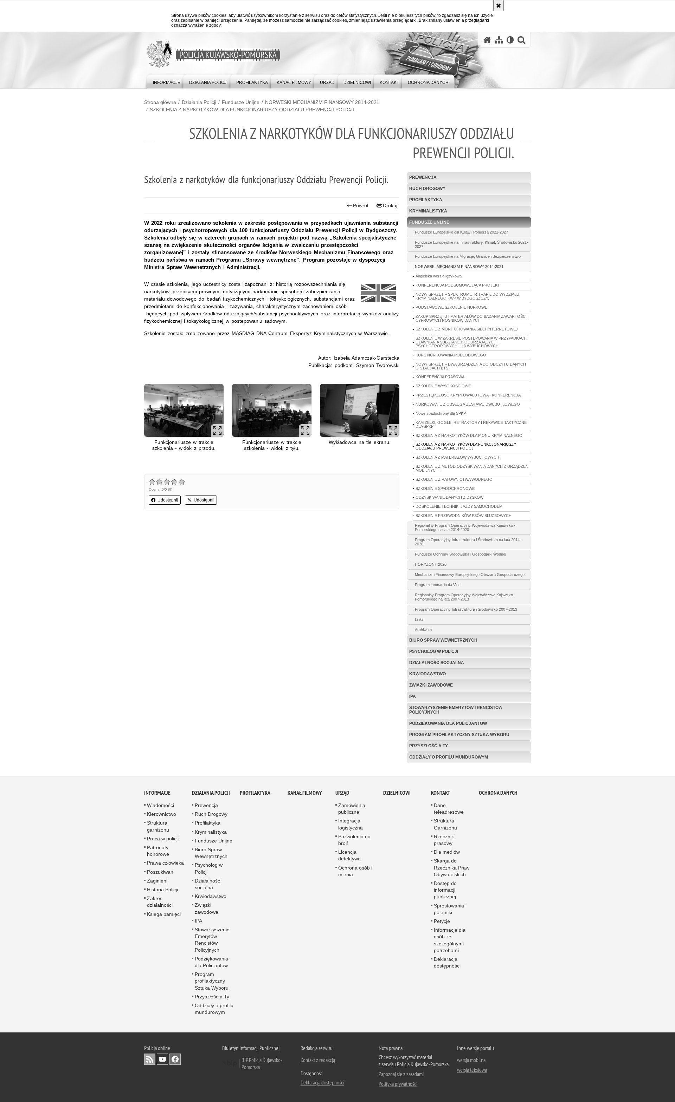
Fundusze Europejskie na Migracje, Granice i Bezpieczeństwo (468, 256)
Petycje (442, 921)
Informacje (157, 792)
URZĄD (342, 792)
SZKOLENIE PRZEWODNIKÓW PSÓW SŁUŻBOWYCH (464, 515)
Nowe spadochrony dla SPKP (441, 413)
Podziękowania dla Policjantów (448, 723)
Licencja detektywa (349, 855)
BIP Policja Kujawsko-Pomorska (262, 1063)
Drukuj (390, 205)
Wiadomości (160, 805)
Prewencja (423, 177)
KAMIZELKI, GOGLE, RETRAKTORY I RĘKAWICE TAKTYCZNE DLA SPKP (471, 424)
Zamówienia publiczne (351, 808)
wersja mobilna (471, 1059)
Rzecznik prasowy (444, 840)
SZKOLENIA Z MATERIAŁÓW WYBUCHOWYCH (457, 457)
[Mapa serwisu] (499, 39)
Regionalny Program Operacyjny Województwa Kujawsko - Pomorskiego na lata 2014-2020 (465, 527)
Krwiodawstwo (427, 673)
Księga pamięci (164, 914)
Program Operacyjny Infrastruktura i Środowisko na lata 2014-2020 (468, 542)
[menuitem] (166, 80)
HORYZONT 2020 (430, 564)
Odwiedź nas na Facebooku (175, 1059)
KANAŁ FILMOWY (305, 792)
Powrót (360, 205)
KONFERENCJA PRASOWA (440, 377)
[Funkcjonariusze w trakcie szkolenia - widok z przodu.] (184, 410)
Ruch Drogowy (427, 188)
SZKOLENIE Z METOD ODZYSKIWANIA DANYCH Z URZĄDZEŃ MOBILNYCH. (472, 468)
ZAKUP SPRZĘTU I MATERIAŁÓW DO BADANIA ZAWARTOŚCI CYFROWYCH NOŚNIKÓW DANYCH (471, 318)
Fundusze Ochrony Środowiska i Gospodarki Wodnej (460, 554)
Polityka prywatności (398, 1083)
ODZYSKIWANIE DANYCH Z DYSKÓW (449, 497)
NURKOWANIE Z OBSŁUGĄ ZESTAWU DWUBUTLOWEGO (468, 404)
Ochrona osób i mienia (355, 871)
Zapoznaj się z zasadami (401, 1073)
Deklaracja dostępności (447, 962)
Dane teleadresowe (449, 808)
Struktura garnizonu (158, 826)
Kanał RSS (149, 1059)
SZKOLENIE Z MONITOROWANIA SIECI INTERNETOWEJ (467, 329)
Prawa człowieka (165, 863)
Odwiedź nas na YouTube (162, 1059)
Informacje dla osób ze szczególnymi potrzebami (449, 940)
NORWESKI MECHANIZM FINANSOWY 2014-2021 (322, 102)
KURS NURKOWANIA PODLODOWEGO (451, 355)
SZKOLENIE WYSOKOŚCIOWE (443, 386)
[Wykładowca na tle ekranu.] (359, 410)
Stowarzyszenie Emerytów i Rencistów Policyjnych (455, 710)
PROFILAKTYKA (255, 792)
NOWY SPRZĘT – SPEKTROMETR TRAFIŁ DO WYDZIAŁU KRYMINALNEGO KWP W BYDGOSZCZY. (467, 296)
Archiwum (423, 630)
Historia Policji (162, 889)
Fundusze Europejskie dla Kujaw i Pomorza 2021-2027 (461, 232)
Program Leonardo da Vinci (438, 585)
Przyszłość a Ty (428, 745)
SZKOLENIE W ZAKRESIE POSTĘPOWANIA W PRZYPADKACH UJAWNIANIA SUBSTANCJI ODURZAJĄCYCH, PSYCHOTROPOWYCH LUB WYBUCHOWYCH (471, 342)
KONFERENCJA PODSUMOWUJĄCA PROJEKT (458, 285)
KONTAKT (440, 792)
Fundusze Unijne (240, 102)
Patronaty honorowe (158, 851)
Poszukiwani (160, 872)
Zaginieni (157, 881)
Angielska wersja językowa (439, 276)
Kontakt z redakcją (318, 1059)
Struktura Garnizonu (445, 824)
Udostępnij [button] (168, 500)
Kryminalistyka (428, 211)
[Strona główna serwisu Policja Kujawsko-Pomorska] (487, 39)
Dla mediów (447, 852)
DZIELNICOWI (397, 792)
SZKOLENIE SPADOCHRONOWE (445, 488)
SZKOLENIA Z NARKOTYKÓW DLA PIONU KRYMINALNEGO (469, 435)
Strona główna (160, 102)
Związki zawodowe (431, 685)
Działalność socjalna (436, 662)
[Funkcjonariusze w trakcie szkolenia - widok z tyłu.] (271, 410)
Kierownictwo (161, 814)
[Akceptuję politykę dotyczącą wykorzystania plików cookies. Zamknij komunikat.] (498, 5)
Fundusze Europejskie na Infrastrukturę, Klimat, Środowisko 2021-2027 (471, 244)
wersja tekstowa (472, 1069)
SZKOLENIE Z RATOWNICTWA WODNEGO (454, 479)
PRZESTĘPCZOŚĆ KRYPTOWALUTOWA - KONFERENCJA (468, 395)
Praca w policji (163, 838)
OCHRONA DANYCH (498, 792)
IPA (412, 696)
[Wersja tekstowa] (510, 39)
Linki (419, 619)
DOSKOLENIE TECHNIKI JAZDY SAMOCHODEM (459, 506)
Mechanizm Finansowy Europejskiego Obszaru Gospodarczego (470, 574)
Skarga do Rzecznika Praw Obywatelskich (451, 867)
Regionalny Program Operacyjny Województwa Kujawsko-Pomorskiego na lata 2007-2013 (464, 597)
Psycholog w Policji (433, 651)
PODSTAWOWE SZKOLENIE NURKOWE (451, 307)
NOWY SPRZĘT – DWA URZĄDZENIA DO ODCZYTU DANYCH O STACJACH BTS (471, 366)
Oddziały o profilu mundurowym (448, 757)
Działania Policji (199, 102)
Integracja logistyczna (350, 824)
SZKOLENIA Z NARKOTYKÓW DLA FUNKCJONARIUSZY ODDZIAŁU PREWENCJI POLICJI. (252, 109)
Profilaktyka (425, 199)
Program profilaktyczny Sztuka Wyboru (459, 734)
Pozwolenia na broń (354, 840)
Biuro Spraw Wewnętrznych (443, 640)
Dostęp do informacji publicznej (445, 889)
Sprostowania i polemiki (450, 909)
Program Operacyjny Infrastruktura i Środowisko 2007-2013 (466, 609)
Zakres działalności (160, 902)
